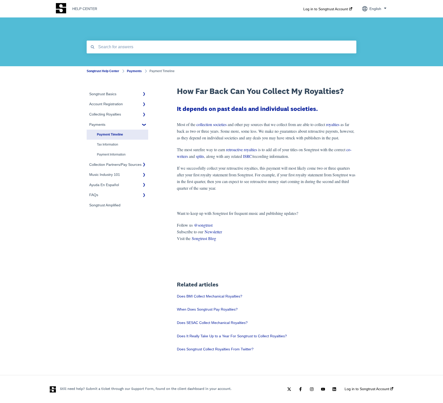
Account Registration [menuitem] (106, 104)
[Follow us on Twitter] (289, 389)
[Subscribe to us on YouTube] (323, 389)
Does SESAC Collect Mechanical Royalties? (212, 323)
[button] (144, 95)
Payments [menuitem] (97, 124)
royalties (332, 124)
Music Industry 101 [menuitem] (104, 174)
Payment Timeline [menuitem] (110, 134)
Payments (134, 71)
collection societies (211, 124)
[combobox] (221, 47)
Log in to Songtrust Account (325, 9)
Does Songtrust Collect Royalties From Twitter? (215, 349)
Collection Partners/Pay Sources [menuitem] (115, 164)
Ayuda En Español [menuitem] (104, 185)
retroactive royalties (241, 149)
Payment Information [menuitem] (111, 154)
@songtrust (204, 225)
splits (200, 156)
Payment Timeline (162, 71)
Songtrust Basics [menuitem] (102, 94)
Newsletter (213, 231)
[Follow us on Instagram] (312, 389)
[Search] (92, 47)
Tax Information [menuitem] (107, 144)
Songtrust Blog (204, 238)
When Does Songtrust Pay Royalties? (207, 309)
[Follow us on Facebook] (300, 389)
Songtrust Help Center (103, 71)
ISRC (247, 156)
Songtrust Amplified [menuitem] (104, 205)
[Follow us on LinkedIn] (334, 389)
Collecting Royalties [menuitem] (105, 114)
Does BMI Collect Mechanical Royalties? (209, 296)
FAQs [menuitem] (93, 195)
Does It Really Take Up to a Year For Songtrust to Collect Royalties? (232, 336)
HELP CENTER (84, 9)
